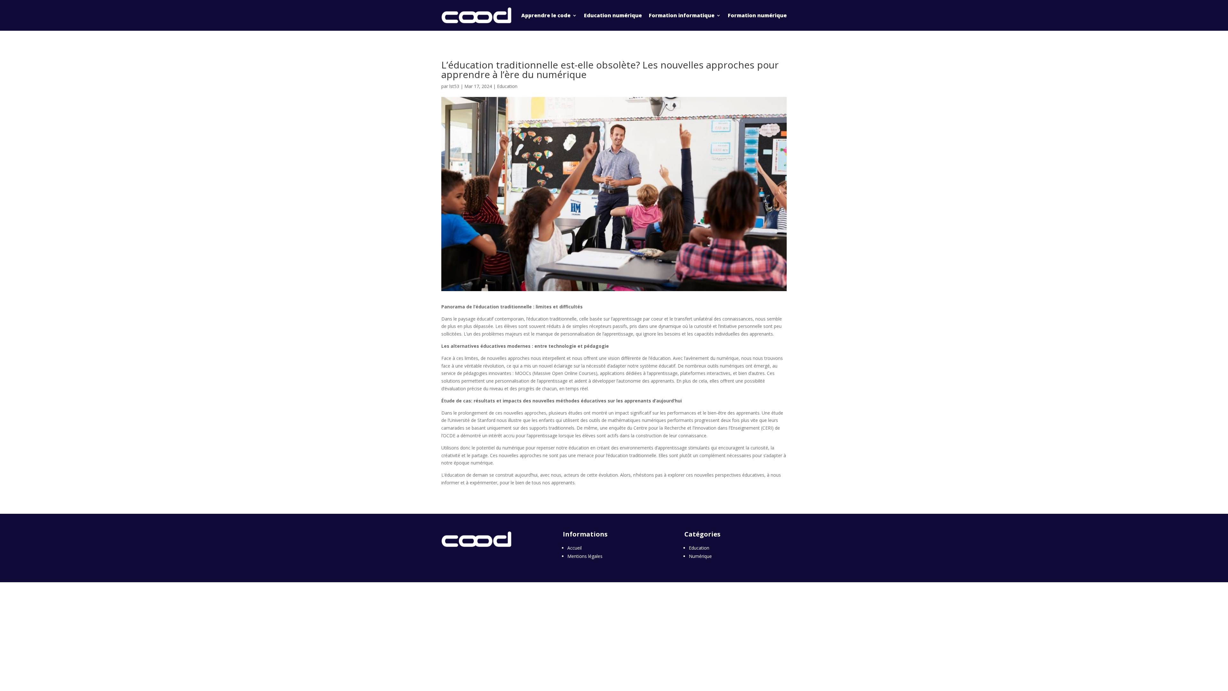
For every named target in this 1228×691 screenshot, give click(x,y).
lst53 (454, 86)
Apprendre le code (546, 15)
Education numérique (613, 15)
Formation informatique (681, 15)
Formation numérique (757, 15)
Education (507, 86)
